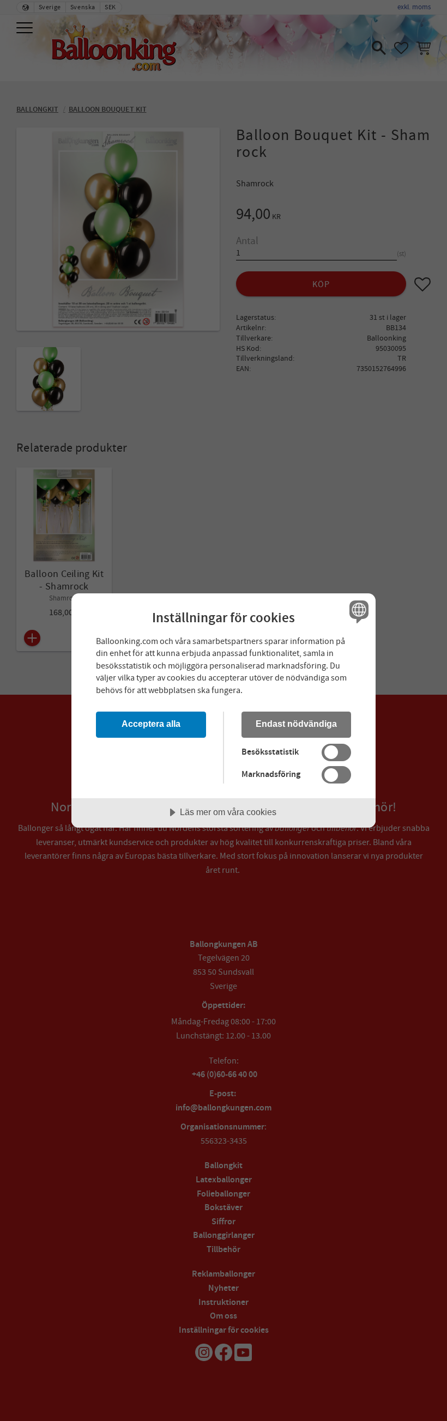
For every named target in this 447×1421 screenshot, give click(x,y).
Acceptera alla (151, 723)
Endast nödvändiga (296, 723)
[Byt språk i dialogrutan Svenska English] (357, 611)
